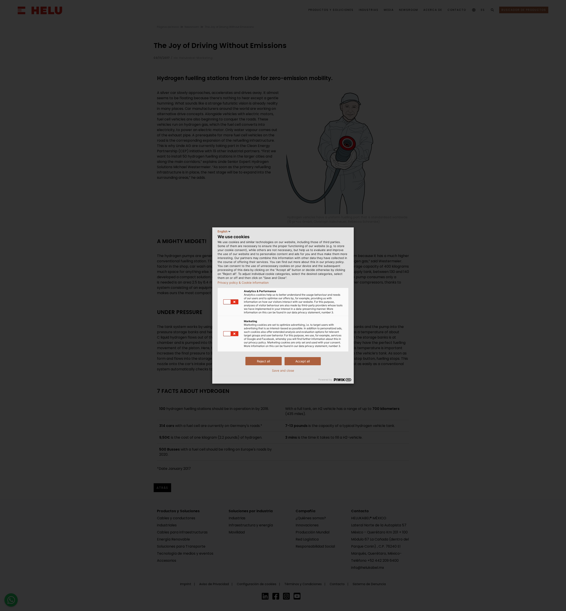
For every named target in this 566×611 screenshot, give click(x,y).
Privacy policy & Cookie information (243, 282)
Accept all (302, 361)
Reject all (263, 361)
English (223, 231)
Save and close (283, 370)
